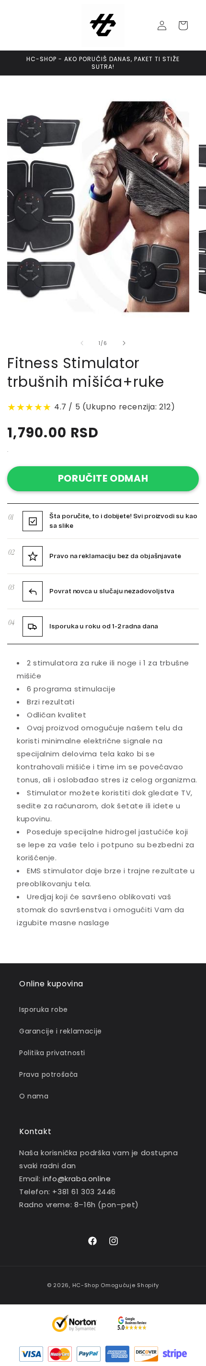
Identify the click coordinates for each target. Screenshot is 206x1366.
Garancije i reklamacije (60, 1031)
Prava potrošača (48, 1074)
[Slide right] (124, 343)
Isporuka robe (43, 1009)
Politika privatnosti (52, 1053)
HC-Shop (85, 1285)
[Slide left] (81, 343)
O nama (34, 1096)
